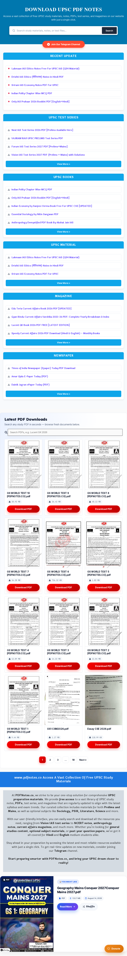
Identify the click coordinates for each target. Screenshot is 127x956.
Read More (66, 906)
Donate (116, 948)
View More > (63, 164)
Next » (83, 760)
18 (73, 760)
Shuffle (90, 906)
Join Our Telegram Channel (64, 44)
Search (109, 30)
